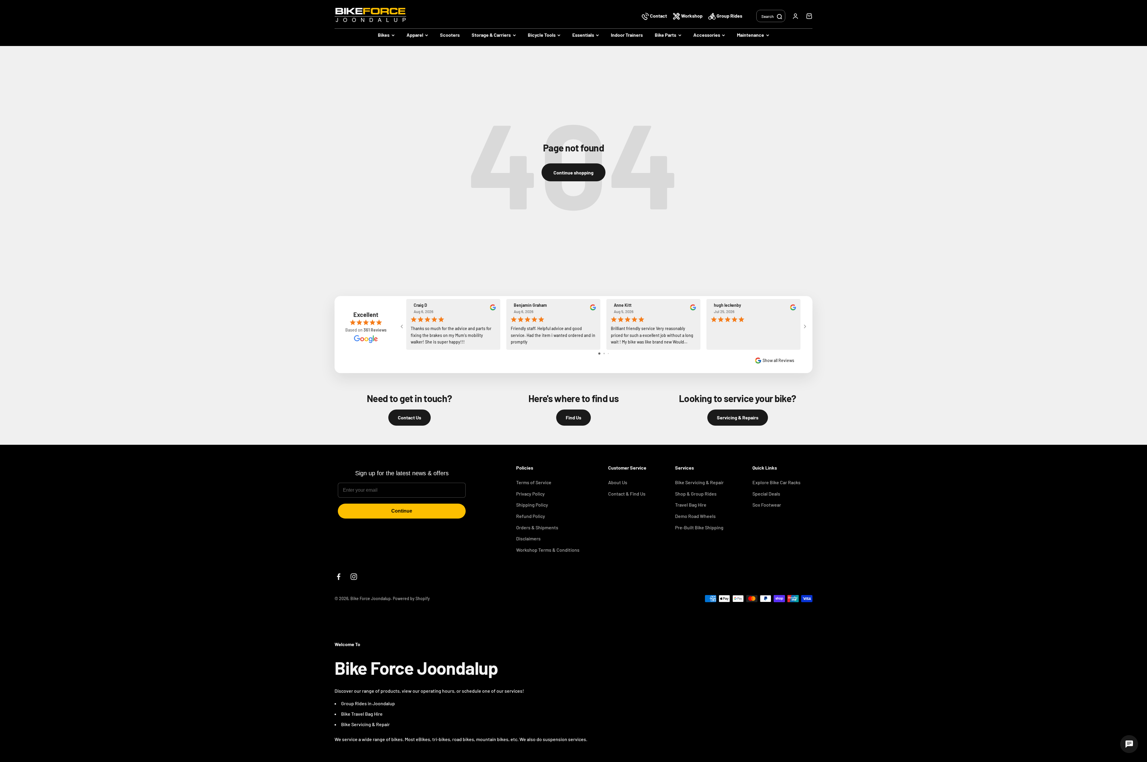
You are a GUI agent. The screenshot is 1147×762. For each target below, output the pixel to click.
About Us (617, 482)
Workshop (691, 16)
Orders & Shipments (537, 527)
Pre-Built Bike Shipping (699, 527)
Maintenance (750, 35)
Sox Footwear (766, 505)
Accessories (706, 35)
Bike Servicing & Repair (699, 482)
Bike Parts (665, 35)
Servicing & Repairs (737, 417)
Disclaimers (528, 538)
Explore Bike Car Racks (776, 482)
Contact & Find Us (626, 493)
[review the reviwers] (493, 309)
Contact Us (409, 417)
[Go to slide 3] (608, 353)
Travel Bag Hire (690, 505)
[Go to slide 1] (599, 353)
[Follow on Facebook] (339, 577)
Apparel (415, 35)
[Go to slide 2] (604, 353)
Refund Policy (530, 516)
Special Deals (766, 493)
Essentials (583, 35)
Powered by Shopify (411, 598)
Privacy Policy (530, 493)
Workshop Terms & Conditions (547, 550)
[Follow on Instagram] (354, 577)
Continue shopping (573, 172)
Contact (658, 16)
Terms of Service (533, 482)
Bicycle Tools (542, 35)
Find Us (573, 417)
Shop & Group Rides (696, 493)
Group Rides (729, 16)
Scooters (450, 35)
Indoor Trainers (627, 35)
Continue (401, 510)
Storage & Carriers (491, 35)
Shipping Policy (532, 505)
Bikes (384, 35)
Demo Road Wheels (695, 516)
